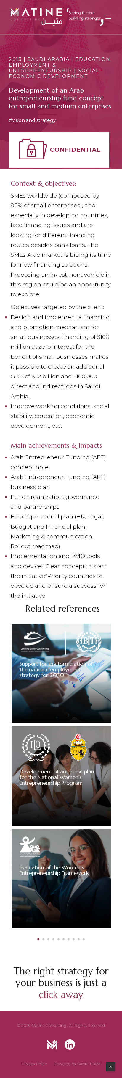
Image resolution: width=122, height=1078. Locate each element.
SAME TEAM (88, 1063)
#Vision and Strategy (32, 120)
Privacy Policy (34, 1063)
